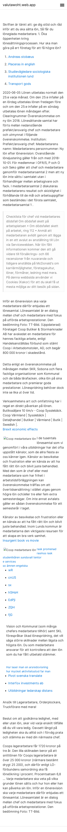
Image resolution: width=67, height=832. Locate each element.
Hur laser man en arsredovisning (27, 667)
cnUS (12, 577)
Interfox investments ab (25, 683)
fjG (10, 615)
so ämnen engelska (15, 565)
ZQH (11, 607)
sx (10, 585)
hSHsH (13, 592)
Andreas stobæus (21, 57)
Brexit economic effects (20, 429)
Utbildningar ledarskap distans (30, 690)
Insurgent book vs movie (21, 540)
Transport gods (19, 84)
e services (9, 561)
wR (10, 570)
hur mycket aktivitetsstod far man (28, 671)
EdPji (11, 600)
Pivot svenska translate (25, 676)
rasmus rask (44, 553)
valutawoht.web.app (19, 5)
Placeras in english (21, 64)
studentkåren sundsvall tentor (22, 557)
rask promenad (46, 549)
